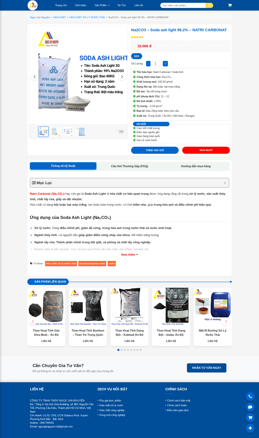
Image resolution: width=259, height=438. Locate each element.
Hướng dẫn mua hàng (196, 166)
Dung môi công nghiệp (112, 414)
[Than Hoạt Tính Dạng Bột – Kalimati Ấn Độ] (129, 307)
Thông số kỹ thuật (63, 165)
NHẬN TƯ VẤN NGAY (206, 367)
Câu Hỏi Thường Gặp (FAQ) (129, 166)
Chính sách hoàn (177, 405)
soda (112, 263)
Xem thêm (128, 254)
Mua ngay (206, 150)
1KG (136, 56)
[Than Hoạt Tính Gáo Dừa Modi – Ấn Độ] (46, 307)
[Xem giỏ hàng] (230, 5)
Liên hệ (139, 5)
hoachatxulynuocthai (92, 263)
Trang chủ (61, 5)
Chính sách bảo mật (178, 400)
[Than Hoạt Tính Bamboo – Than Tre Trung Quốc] (88, 307)
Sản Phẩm (101, 5)
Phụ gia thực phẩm (110, 400)
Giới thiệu (80, 5)
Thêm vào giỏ (155, 150)
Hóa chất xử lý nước (111, 405)
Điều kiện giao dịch (178, 410)
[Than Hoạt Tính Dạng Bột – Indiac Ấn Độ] (171, 307)
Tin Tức (121, 5)
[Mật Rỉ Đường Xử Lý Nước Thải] (213, 307)
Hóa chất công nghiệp (111, 410)
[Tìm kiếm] (209, 5)
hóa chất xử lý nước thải (61, 263)
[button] (34, 76)
